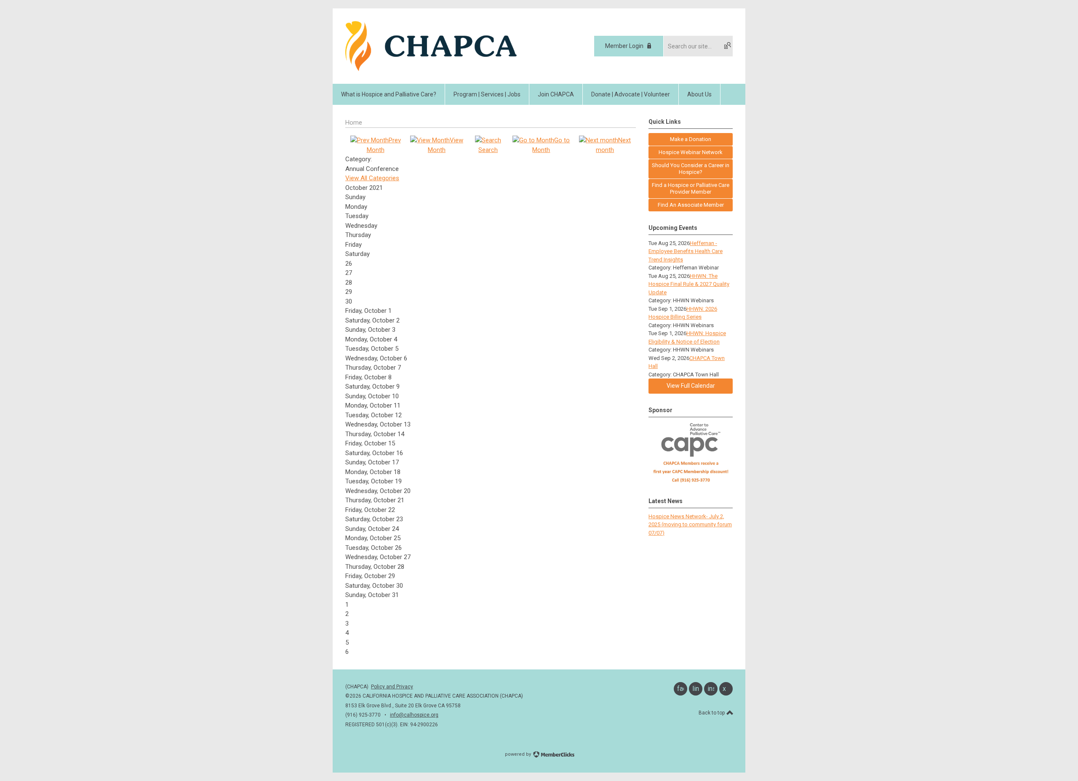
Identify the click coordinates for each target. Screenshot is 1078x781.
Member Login (624, 46)
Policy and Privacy (392, 687)
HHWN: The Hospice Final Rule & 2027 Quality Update (688, 284)
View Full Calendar (691, 385)
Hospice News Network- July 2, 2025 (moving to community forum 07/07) (690, 524)
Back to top (712, 713)
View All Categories (372, 178)
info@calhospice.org (414, 715)
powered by (518, 754)
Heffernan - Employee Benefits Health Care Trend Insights (685, 251)
